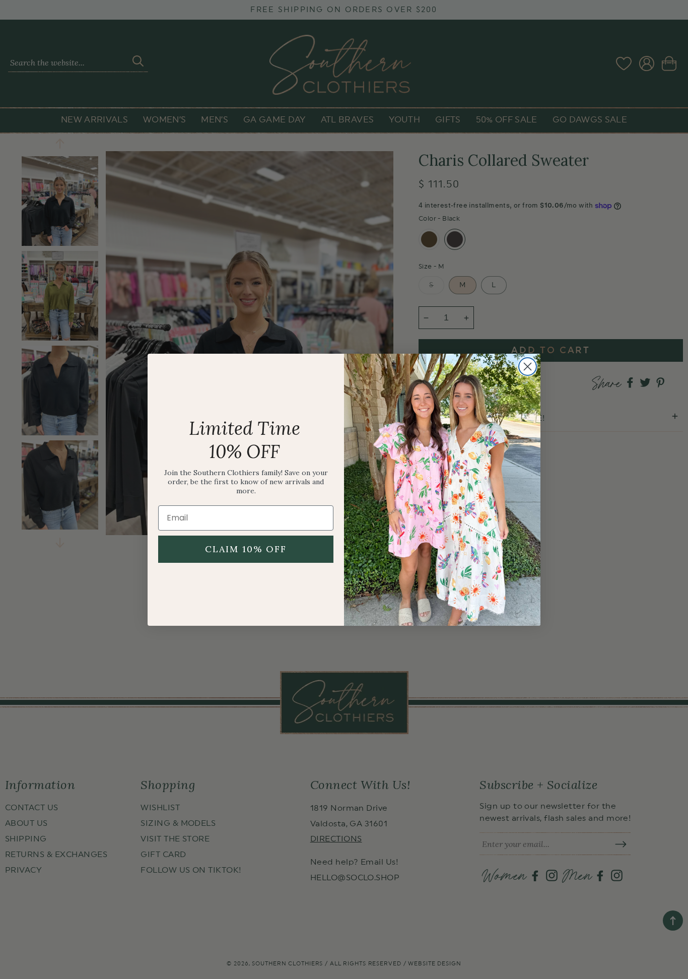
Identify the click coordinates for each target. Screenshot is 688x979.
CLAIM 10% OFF (246, 549)
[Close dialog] (527, 366)
